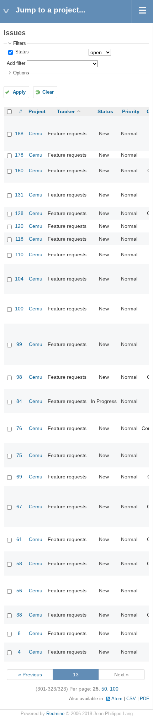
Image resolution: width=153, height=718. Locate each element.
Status (21, 51)
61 (19, 539)
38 (19, 615)
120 (19, 226)
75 (19, 455)
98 (19, 377)
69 (19, 476)
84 (19, 401)
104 (19, 279)
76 (19, 428)
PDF (144, 698)
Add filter (16, 63)
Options (21, 72)
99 (19, 344)
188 (19, 133)
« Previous (30, 674)
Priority (130, 111)
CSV (131, 698)
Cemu (35, 133)
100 (19, 308)
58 (19, 563)
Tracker (66, 111)
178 (19, 155)
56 (19, 590)
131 (19, 195)
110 (19, 254)
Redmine (55, 713)
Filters (19, 43)
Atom (116, 698)
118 (19, 239)
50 (104, 689)
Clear (48, 92)
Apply (19, 92)
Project (37, 111)
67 (19, 506)
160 (19, 170)
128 (19, 213)
